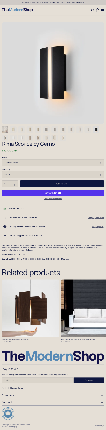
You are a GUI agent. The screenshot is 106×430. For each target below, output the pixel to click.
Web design (99, 426)
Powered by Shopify (9, 427)
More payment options (53, 199)
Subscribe (89, 380)
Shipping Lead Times (96, 218)
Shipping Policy (98, 227)
